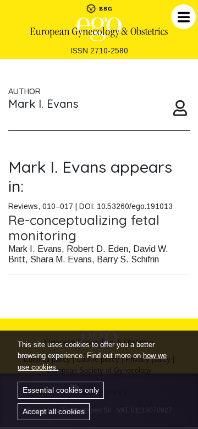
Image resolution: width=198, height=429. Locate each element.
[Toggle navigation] (183, 16)
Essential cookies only (61, 390)
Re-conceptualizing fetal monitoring (84, 228)
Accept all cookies (54, 411)
